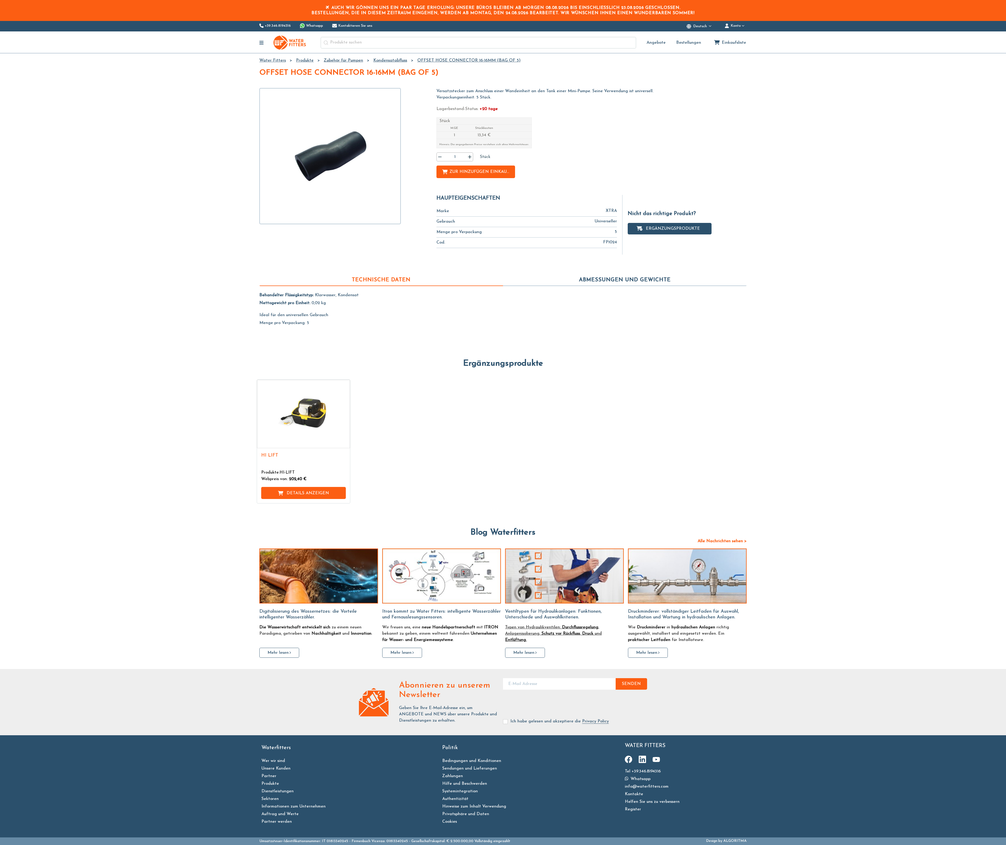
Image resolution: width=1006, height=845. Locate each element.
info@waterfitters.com (647, 786)
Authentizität (455, 799)
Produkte (270, 784)
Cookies (449, 822)
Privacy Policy (595, 721)
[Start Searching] (326, 42)
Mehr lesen (278, 653)
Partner (268, 776)
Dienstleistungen (277, 791)
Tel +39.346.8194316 (643, 771)
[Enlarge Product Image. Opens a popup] (343, 441)
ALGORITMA (735, 841)
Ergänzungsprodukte (673, 229)
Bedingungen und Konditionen (471, 761)
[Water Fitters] (290, 42)
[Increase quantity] (470, 157)
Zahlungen (452, 776)
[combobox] (478, 42)
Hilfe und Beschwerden (464, 784)
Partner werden (276, 822)
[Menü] (261, 43)
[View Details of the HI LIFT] (303, 414)
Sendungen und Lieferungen (469, 768)
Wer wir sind (273, 761)
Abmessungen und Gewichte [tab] (625, 280)
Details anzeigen (308, 493)
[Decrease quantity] (440, 157)
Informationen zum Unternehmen (293, 806)
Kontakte (634, 794)
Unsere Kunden (276, 768)
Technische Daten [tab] (381, 280)
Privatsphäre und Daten (465, 814)
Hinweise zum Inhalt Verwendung (474, 806)
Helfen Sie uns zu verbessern (652, 802)
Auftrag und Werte (280, 814)
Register (633, 809)
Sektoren (270, 799)
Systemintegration (460, 791)
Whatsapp (639, 779)
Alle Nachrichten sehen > (722, 541)
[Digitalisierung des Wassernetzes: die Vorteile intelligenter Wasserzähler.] (318, 575)
